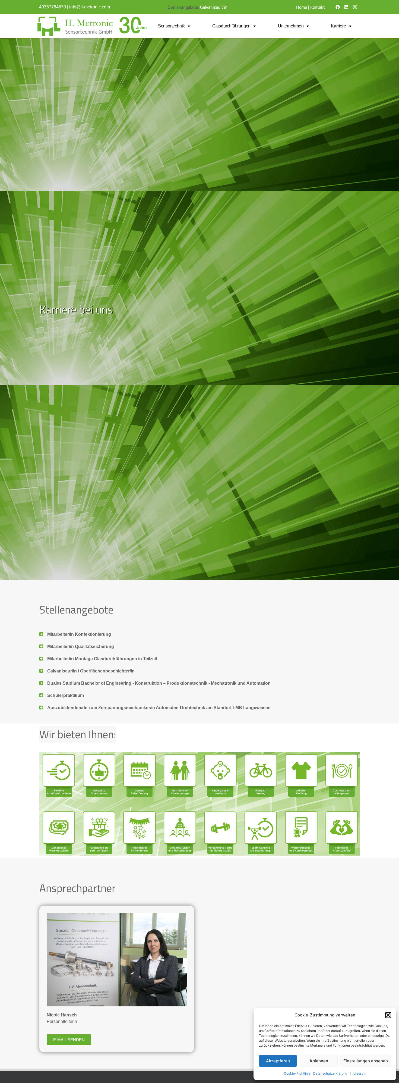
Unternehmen (291, 26)
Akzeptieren (278, 1060)
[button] (388, 1015)
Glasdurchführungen (231, 26)
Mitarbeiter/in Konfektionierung (79, 634)
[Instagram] (355, 7)
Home (301, 7)
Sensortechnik (171, 26)
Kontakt (317, 7)
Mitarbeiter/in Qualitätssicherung (80, 646)
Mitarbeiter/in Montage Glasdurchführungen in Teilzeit (102, 658)
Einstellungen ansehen (365, 1060)
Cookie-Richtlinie (297, 1073)
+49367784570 (51, 7)
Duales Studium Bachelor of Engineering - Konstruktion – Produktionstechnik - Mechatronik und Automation (159, 683)
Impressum (358, 1073)
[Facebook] (337, 7)
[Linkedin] (346, 7)
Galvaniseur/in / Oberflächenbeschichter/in (91, 671)
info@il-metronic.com (89, 7)
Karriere (338, 26)
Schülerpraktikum (65, 695)
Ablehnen (318, 1060)
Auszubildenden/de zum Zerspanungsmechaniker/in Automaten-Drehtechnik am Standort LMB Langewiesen (159, 707)
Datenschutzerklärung (330, 1073)
